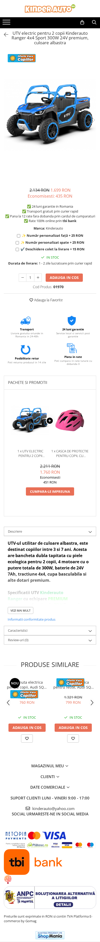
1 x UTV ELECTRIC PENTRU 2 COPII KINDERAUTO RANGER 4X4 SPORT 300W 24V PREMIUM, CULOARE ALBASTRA (30, 453)
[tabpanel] (50, 115)
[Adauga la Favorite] (27, 738)
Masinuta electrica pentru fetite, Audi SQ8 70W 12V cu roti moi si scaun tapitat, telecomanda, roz (73, 685)
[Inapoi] (4, 34)
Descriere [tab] (15, 531)
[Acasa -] (50, 8)
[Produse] (7, 24)
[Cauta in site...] (94, 22)
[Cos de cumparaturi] (82, 22)
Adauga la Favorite (48, 299)
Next (92, 120)
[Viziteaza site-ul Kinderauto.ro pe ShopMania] (50, 935)
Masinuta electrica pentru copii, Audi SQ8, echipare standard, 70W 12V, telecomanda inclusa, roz (27, 685)
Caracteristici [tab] (17, 630)
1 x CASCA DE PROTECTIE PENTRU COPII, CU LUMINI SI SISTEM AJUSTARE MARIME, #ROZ (70, 453)
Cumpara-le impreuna (50, 491)
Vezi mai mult (21, 610)
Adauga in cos (64, 277)
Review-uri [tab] (18, 640)
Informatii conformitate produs (31, 619)
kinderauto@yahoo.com (53, 808)
